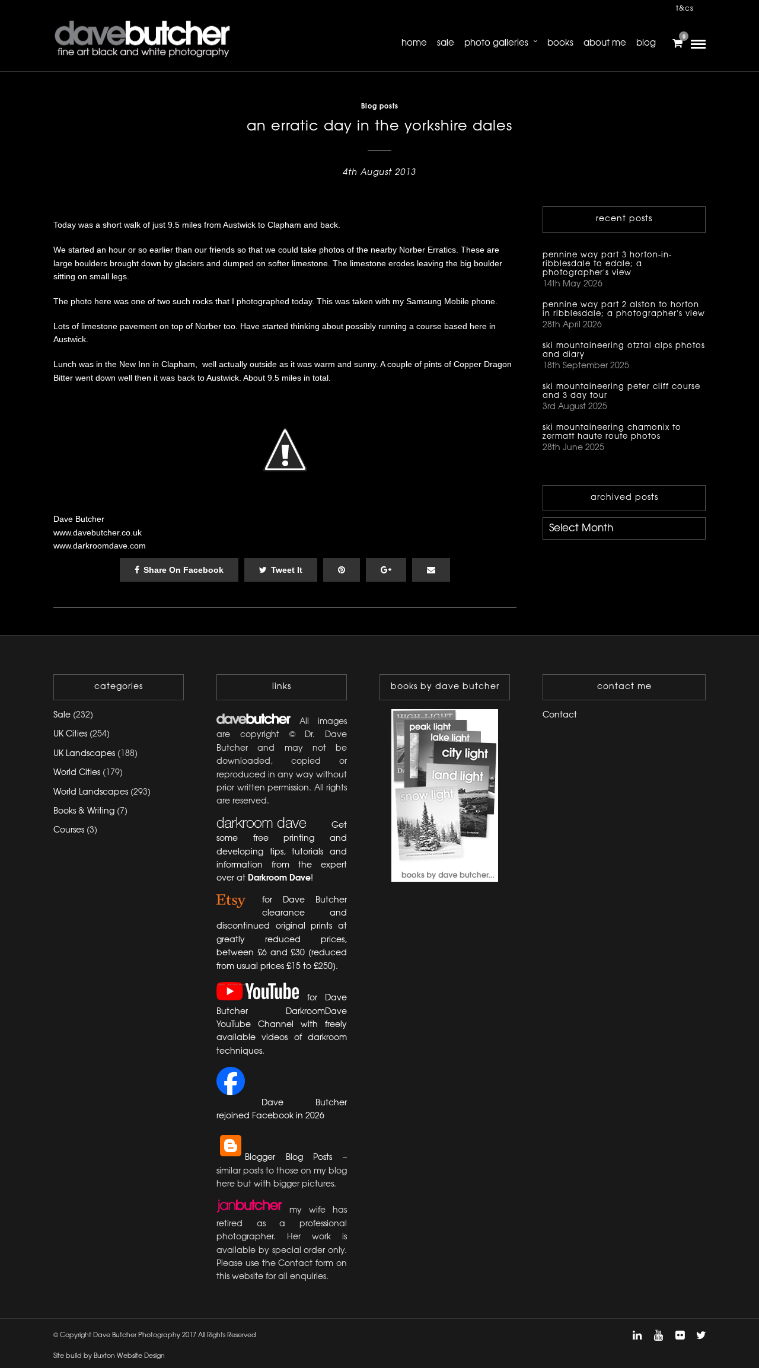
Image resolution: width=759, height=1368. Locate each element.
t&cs (685, 8)
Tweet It (286, 570)
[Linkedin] (637, 1335)
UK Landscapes (84, 754)
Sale (445, 43)
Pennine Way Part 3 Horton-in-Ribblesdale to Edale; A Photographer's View (607, 263)
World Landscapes (90, 792)
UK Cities (70, 734)
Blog (646, 43)
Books (560, 43)
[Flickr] (679, 1335)
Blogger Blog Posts (288, 1158)
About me (604, 43)
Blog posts (379, 107)
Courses (68, 830)
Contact (560, 715)
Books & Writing (83, 811)
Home (414, 43)
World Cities (76, 773)
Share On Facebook (183, 570)
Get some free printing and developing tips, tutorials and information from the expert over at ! (281, 852)
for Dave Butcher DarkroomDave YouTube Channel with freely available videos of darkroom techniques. (281, 1025)
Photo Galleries (496, 43)
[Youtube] (658, 1335)
